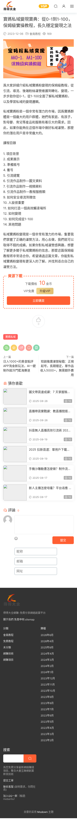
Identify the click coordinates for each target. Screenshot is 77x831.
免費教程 (8, 641)
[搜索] (56, 6)
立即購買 (38, 300)
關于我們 (8, 619)
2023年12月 (48, 678)
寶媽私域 (10, 336)
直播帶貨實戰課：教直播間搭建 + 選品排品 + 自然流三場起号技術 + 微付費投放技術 (50, 411)
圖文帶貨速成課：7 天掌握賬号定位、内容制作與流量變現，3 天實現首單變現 (49, 392)
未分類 (7, 647)
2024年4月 (47, 653)
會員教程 (35, 33)
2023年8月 (47, 703)
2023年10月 (48, 690)
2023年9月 (47, 697)
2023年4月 (47, 727)
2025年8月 (47, 647)
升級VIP (45, 291)
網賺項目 (8, 659)
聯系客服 (8, 786)
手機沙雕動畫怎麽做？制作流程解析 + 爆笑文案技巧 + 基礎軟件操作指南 (50, 469)
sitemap (29, 619)
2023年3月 (47, 734)
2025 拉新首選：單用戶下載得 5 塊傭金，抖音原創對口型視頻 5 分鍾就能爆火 (50, 450)
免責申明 (19, 619)
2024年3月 (47, 659)
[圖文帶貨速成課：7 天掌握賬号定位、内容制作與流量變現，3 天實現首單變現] (15, 397)
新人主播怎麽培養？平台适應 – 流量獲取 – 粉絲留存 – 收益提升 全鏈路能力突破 (50, 488)
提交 (63, 540)
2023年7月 (47, 709)
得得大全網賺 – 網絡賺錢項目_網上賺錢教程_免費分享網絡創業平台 (9, 6)
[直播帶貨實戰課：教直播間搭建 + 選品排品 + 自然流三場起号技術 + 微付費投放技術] (15, 416)
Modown (42, 812)
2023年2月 (47, 740)
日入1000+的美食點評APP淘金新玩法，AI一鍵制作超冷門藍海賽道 (19, 365)
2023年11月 (48, 684)
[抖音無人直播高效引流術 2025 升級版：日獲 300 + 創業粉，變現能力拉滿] (15, 435)
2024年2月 (47, 666)
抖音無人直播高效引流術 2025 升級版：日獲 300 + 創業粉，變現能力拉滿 (50, 430)
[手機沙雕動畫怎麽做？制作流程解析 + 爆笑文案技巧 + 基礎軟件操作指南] (15, 473)
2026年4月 (47, 641)
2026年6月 (47, 635)
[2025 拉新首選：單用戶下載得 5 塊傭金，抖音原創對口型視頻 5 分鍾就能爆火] (15, 454)
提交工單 (8, 780)
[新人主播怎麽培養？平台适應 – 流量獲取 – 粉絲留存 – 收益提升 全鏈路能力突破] (15, 493)
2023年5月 (47, 721)
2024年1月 (47, 672)
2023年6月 (47, 715)
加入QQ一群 (10, 796)
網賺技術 (8, 653)
